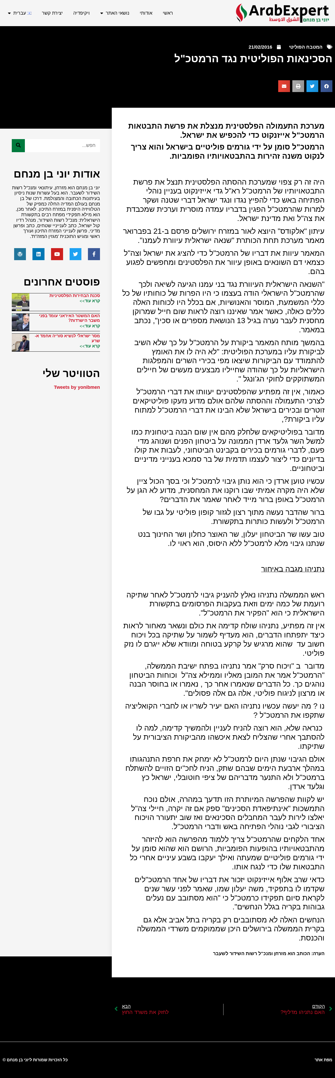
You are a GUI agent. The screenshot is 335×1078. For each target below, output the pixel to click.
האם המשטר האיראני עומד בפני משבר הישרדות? (69, 318)
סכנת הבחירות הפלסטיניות (74, 295)
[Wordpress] (20, 254)
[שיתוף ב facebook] (326, 86)
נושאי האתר (117, 13)
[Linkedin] (38, 254)
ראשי (168, 13)
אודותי (146, 13)
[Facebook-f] (94, 254)
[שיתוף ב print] (298, 86)
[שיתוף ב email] (284, 86)
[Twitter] (76, 254)
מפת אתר (323, 1060)
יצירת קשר (52, 13)
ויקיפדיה (81, 13)
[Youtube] (57, 254)
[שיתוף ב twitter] (312, 86)
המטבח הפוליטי (305, 47)
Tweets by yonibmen (77, 387)
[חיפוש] (18, 145)
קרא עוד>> (90, 300)
